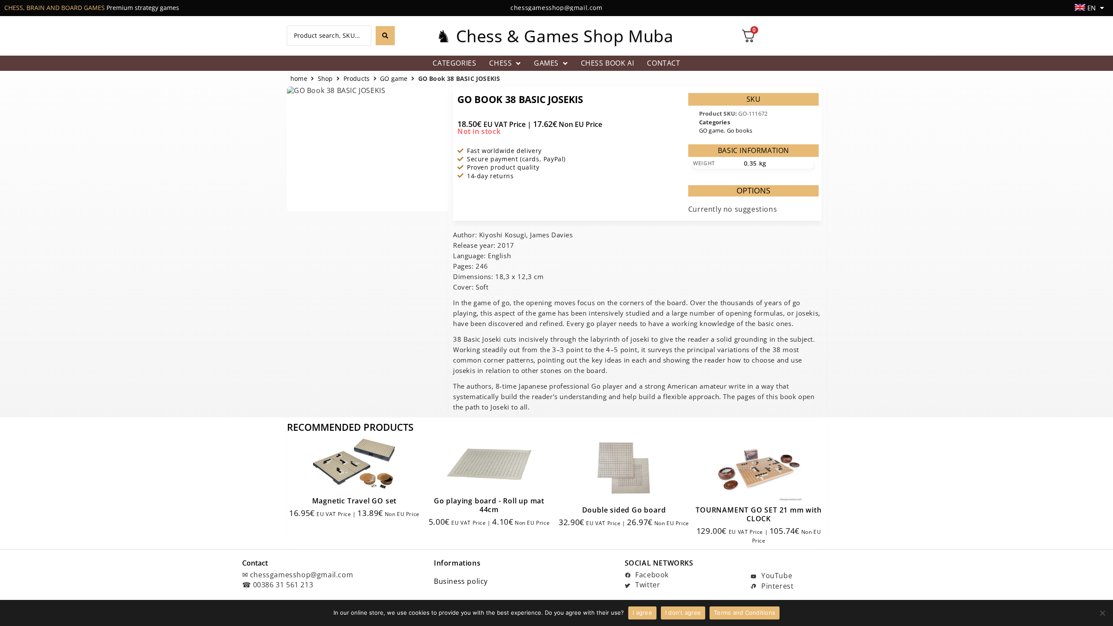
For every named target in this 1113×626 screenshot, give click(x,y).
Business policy (461, 581)
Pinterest (776, 586)
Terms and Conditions (744, 612)
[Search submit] (385, 35)
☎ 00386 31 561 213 (277, 584)
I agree (642, 612)
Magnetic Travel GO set (354, 501)
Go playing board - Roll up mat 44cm (489, 505)
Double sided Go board (624, 510)
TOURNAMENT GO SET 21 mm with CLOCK (758, 514)
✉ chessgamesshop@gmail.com (297, 574)
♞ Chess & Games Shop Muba (554, 35)
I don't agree (683, 612)
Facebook (651, 574)
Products (356, 79)
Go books (740, 130)
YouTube (775, 575)
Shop (325, 79)
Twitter (646, 584)
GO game (393, 79)
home (298, 79)
